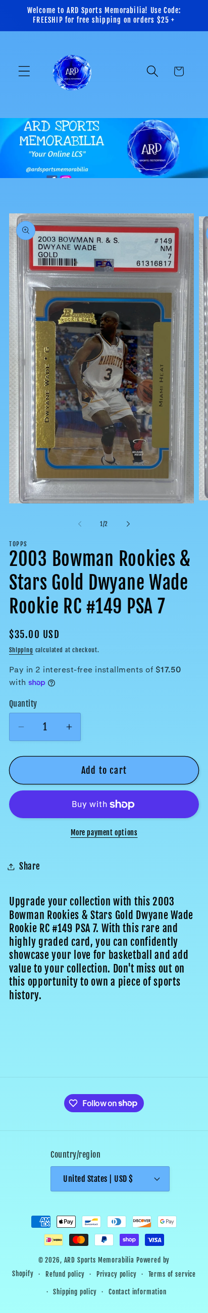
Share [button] (29, 866)
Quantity (23, 704)
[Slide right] (128, 523)
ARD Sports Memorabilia (99, 1260)
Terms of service (172, 1274)
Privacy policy (116, 1274)
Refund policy (65, 1274)
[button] (24, 71)
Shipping (21, 650)
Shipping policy (75, 1292)
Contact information (138, 1292)
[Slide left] (80, 523)
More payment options (104, 832)
